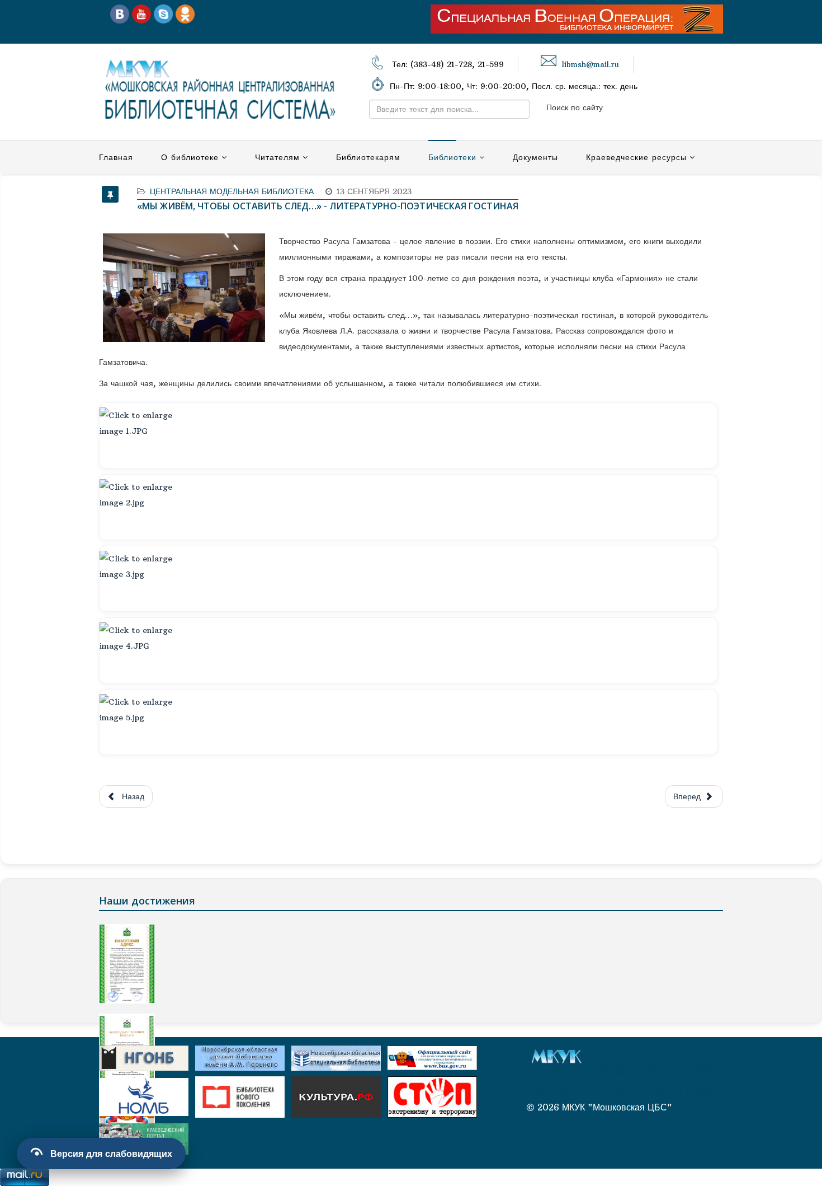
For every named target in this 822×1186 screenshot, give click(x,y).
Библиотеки (452, 157)
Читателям (277, 157)
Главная (116, 157)
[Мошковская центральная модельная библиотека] (119, 13)
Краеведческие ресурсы (636, 157)
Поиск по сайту (574, 107)
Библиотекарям (368, 157)
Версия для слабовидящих (111, 1153)
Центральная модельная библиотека (232, 191)
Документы (535, 157)
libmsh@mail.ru (590, 64)
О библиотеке (190, 157)
